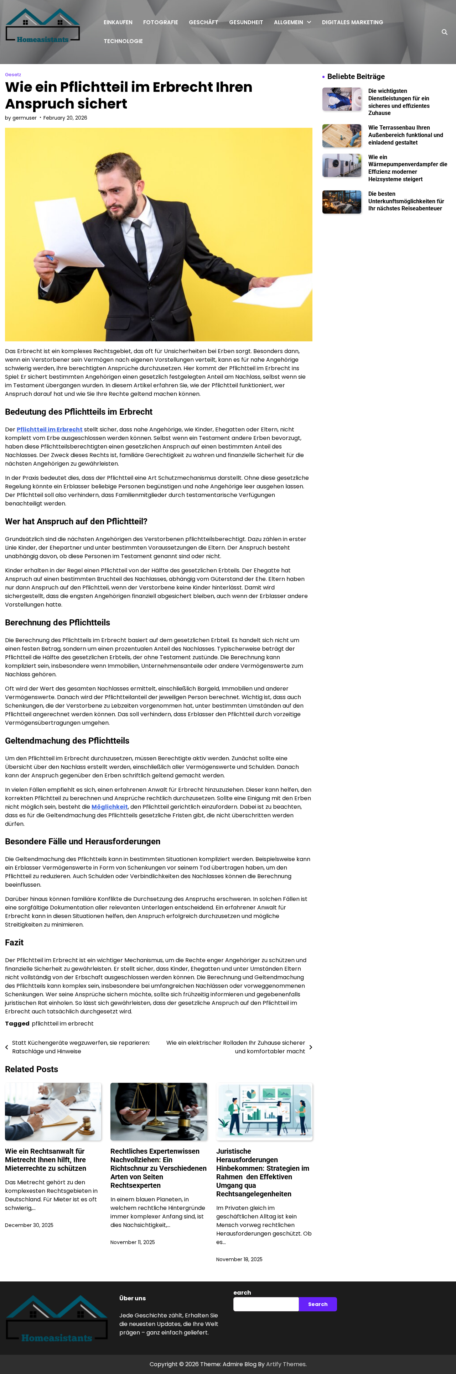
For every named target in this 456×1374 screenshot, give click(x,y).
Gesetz (284, 39)
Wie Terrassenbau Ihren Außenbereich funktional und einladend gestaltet (405, 135)
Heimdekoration (295, 67)
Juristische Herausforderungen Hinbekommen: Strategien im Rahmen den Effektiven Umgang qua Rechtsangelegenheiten (262, 1172)
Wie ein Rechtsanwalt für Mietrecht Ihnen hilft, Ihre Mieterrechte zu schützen (45, 1160)
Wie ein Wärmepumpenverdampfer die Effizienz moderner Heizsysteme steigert (407, 168)
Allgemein (288, 22)
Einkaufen (118, 22)
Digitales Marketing (352, 22)
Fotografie (160, 22)
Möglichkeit (110, 807)
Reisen (283, 53)
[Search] (444, 32)
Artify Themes (286, 1364)
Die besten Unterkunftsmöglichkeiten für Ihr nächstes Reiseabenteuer (406, 201)
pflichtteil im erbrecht (63, 1023)
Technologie (123, 41)
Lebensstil (287, 81)
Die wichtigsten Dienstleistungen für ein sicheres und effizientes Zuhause (399, 102)
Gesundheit (246, 22)
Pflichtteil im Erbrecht (50, 429)
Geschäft (203, 22)
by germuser (21, 117)
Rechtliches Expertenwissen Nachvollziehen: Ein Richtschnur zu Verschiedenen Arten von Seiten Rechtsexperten (158, 1168)
